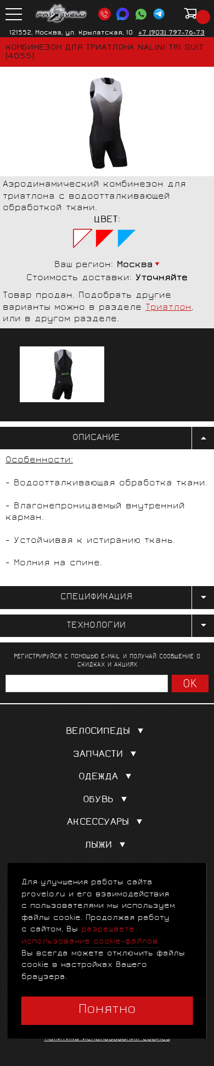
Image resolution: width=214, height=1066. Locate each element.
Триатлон (168, 308)
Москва (135, 265)
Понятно (107, 1010)
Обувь (98, 800)
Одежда (98, 777)
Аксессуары (98, 823)
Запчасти (98, 755)
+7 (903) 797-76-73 (171, 33)
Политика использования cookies (107, 1039)
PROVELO (61, 14)
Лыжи (98, 845)
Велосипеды (98, 732)
